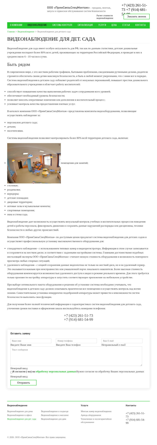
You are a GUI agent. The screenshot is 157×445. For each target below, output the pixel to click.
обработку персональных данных (56, 371)
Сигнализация (85, 25)
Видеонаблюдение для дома (20, 411)
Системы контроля (62, 25)
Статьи (126, 25)
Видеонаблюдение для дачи (53, 419)
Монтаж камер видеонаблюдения (96, 411)
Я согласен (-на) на (44, 371)
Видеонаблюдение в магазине (55, 415)
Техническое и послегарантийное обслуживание (96, 420)
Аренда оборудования (91, 415)
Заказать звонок (136, 16)
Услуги (102, 25)
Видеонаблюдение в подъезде (54, 411)
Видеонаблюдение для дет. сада (21, 419)
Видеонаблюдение (37, 25)
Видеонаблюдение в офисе (19, 415)
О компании (16, 25)
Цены (114, 25)
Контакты (140, 25)
